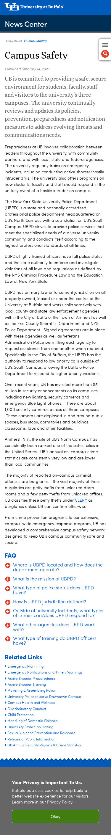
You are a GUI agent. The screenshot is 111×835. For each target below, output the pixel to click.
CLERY (81, 500)
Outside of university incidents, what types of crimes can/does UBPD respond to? (58, 613)
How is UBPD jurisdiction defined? (49, 602)
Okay (55, 816)
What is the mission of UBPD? (44, 579)
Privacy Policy (59, 802)
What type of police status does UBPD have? (53, 590)
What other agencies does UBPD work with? (54, 627)
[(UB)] (55, 9)
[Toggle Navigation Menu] (105, 49)
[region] (55, 801)
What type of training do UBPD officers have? (54, 641)
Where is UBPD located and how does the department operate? (58, 567)
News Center (26, 23)
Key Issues (15, 41)
